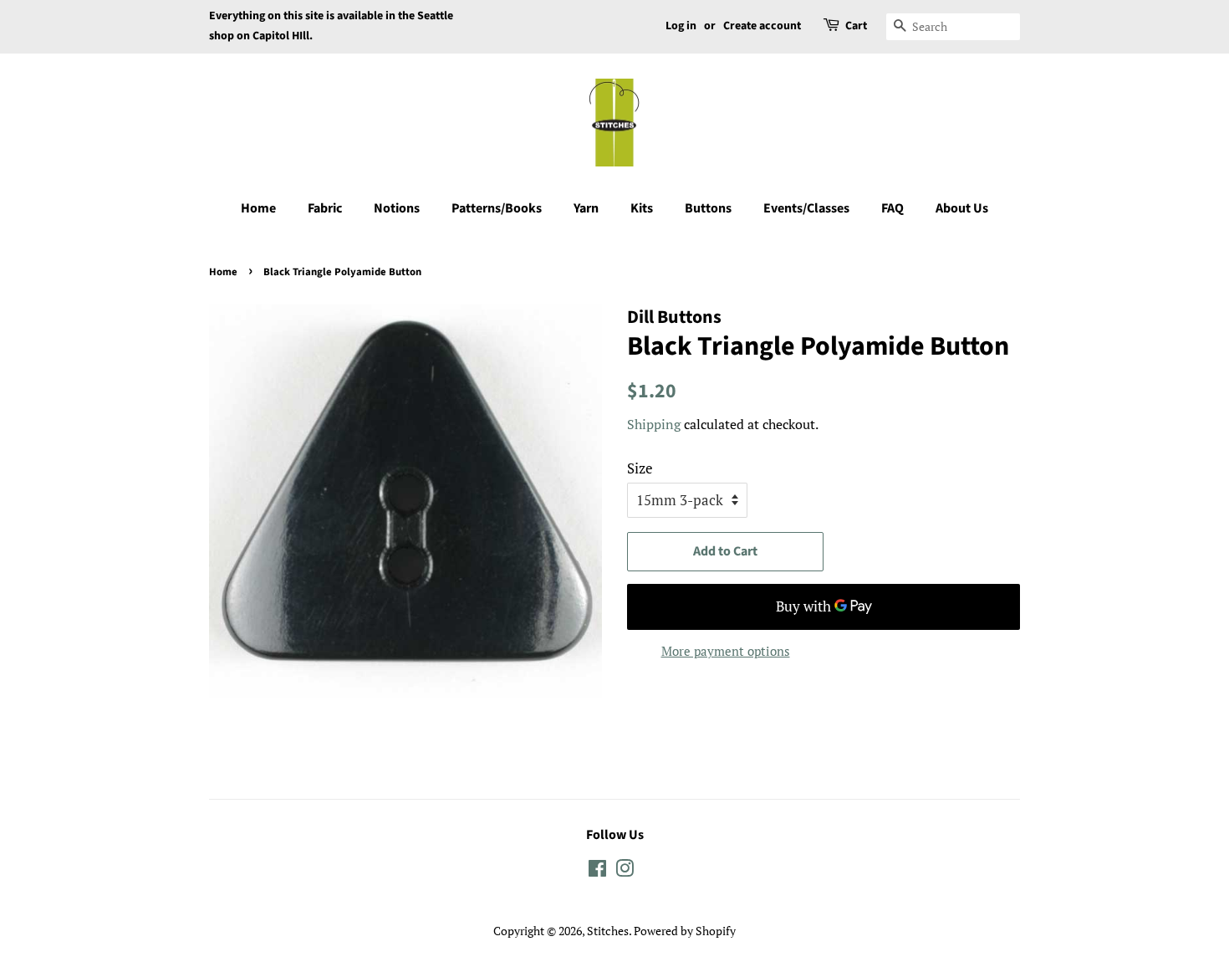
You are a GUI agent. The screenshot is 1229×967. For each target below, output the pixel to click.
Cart (856, 26)
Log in (680, 26)
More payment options (725, 650)
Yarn (586, 208)
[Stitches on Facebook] (597, 871)
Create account (762, 26)
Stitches (608, 931)
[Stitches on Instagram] (624, 871)
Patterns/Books (496, 208)
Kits (641, 208)
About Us (962, 208)
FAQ (892, 208)
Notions (397, 208)
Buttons (708, 208)
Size (640, 468)
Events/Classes (806, 208)
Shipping (654, 424)
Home (258, 208)
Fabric (325, 208)
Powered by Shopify (685, 931)
